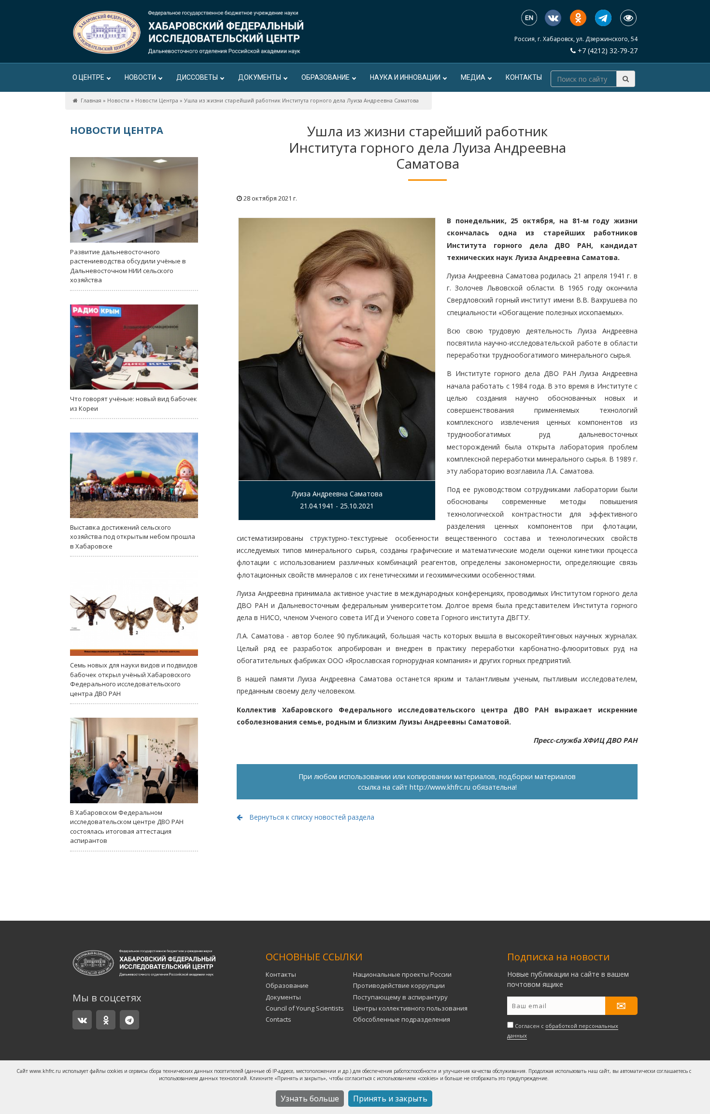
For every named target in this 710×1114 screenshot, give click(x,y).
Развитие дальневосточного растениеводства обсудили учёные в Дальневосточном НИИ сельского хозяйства (128, 266)
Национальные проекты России (402, 974)
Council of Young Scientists (305, 1008)
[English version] (529, 18)
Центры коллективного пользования (410, 1008)
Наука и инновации (405, 77)
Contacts (278, 1019)
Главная (91, 100)
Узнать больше (310, 1098)
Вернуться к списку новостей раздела (310, 817)
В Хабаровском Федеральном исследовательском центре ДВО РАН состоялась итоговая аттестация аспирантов (127, 826)
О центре (88, 77)
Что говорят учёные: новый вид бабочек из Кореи (133, 403)
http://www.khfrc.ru (440, 787)
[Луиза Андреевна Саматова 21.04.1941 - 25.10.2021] (337, 349)
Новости (140, 77)
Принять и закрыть (390, 1098)
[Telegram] (603, 18)
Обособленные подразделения (401, 1019)
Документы (259, 77)
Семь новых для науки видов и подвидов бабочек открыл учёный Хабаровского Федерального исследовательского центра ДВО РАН (134, 679)
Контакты (524, 77)
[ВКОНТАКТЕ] (553, 18)
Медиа (473, 77)
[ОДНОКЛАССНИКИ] (578, 18)
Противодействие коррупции (399, 985)
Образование (325, 77)
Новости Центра (156, 100)
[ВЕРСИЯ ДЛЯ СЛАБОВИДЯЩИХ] (628, 18)
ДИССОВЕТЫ (197, 77)
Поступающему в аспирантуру (400, 997)
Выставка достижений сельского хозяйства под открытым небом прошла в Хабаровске (132, 536)
